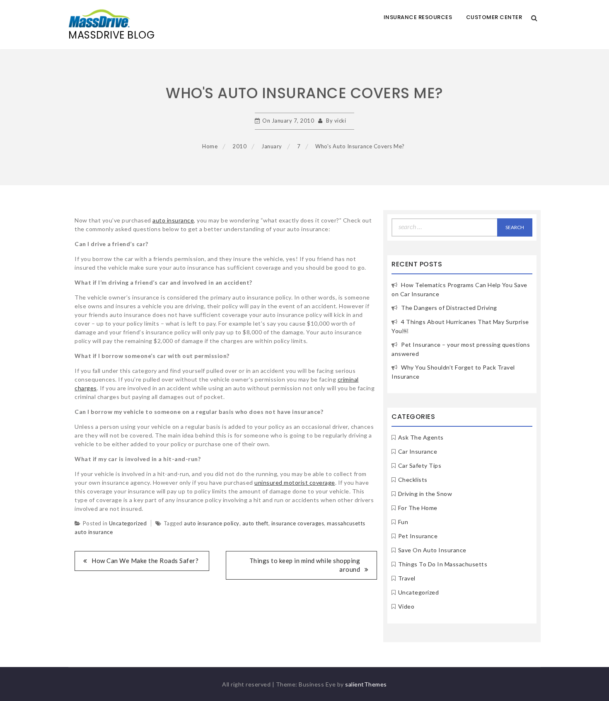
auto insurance (173, 220)
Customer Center (494, 17)
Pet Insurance (418, 535)
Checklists (413, 479)
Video (406, 606)
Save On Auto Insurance (432, 550)
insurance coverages (297, 523)
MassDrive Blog (111, 35)
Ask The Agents (421, 437)
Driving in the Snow (425, 493)
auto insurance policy (211, 523)
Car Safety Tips (420, 465)
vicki (340, 120)
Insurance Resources (418, 17)
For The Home (417, 507)
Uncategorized (128, 523)
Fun (403, 521)
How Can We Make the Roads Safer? (145, 560)
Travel (407, 578)
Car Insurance (417, 451)
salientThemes (366, 684)
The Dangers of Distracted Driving (449, 307)
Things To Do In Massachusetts (443, 564)
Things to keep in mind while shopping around (304, 565)
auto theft (255, 523)
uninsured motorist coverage (294, 482)
